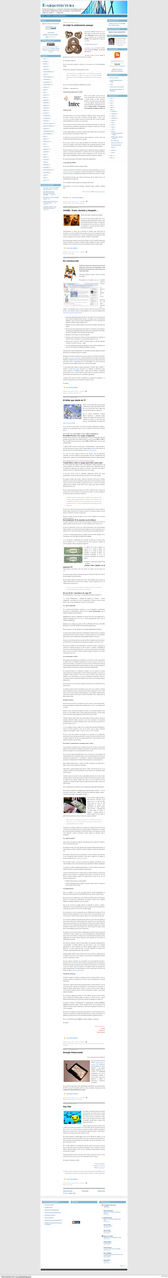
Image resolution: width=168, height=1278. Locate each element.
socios (44, 154)
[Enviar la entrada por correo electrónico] (86, 201)
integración (46, 107)
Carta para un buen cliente (78, 970)
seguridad (45, 151)
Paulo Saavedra (107, 1247)
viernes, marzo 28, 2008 (73, 201)
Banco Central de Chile (90, 450)
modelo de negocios (48, 123)
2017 (44, 58)
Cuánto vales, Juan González (117, 87)
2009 (111, 107)
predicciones (46, 141)
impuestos (45, 100)
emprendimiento (47, 84)
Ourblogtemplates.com (23, 1276)
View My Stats (50, 32)
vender (45, 175)
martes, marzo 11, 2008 (73, 1097)
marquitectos (46, 115)
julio (112, 122)
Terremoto (106, 1261)
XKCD (83, 428)
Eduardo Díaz (107, 1260)
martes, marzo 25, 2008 (73, 252)
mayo (112, 127)
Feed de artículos (118, 69)
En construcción (71, 261)
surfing (45, 162)
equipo (45, 89)
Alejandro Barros (108, 1217)
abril (112, 129)
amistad (45, 61)
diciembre (113, 111)
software (45, 157)
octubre (113, 116)
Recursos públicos (49, 1217)
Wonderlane (28, 1277)
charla (44, 74)
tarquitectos (46, 164)
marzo (113, 131)
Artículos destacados (59, 15)
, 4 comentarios (81, 252)
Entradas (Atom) (72, 1193)
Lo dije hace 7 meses (89, 48)
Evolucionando (102, 1167)
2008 (111, 109)
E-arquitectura (58, 5)
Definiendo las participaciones (52, 1210)
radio (44, 144)
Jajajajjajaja (106, 1206)
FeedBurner (122, 66)
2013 (111, 101)
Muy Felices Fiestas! (108, 1226)
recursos (45, 146)
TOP (166, 1276)
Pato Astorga (107, 1230)
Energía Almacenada (73, 1052)
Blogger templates (5, 1276)
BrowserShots (76, 369)
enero (112, 152)
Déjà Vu (95, 44)
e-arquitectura (46, 82)
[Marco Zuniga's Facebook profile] (50, 23)
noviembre (114, 113)
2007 (111, 155)
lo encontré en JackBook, (75, 358)
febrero (113, 150)
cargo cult (45, 69)
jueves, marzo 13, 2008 (73, 1041)
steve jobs (45, 159)
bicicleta (45, 64)
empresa (45, 87)
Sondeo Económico (101, 1032)
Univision (103, 1028)
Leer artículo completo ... (78, 197)
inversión (45, 113)
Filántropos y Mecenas (50, 1215)
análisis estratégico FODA (69, 423)
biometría (45, 66)
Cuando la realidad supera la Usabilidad (112, 1248)
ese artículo (96, 55)
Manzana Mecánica (108, 1210)
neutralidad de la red (48, 131)
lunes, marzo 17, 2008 (73, 391)
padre (44, 136)
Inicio (43, 15)
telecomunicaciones (48, 170)
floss (44, 92)
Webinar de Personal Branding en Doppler (112, 1237)
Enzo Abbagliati (107, 1253)
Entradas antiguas (101, 1191)
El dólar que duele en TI (74, 400)
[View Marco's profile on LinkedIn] (50, 28)
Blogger (102, 296)
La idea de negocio (49, 1204)
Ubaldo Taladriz (107, 1241)
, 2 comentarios (81, 391)
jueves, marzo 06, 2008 (73, 1183)
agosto (113, 120)
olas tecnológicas (47, 133)
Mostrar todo (122, 1265)
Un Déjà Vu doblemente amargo (78, 25)
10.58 (111, 84)
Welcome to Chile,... (108, 1231)
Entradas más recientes (67, 1191)
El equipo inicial (48, 1207)
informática (46, 102)
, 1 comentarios (82, 201)
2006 (111, 157)
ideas (44, 97)
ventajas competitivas (75, 499)
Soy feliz (67, 1107)
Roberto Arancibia (108, 1236)
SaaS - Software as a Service (80, 858)
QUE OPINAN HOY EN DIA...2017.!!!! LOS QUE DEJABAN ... (49, 193)
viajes (44, 177)
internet (45, 110)
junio (112, 124)
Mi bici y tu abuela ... (114, 77)
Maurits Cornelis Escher (100, 191)
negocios (45, 128)
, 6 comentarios (81, 1183)
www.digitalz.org (101, 1165)
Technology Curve (20, 1277)
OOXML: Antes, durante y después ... (80, 210)
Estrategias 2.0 (102, 1030)
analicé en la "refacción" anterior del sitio (72, 312)
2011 (111, 103)
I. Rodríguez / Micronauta (110, 1205)
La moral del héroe (107, 1243)
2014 (111, 98)
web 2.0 (45, 180)
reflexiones (46, 149)
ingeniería (45, 105)
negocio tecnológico (48, 126)
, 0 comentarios (81, 1041)
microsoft (45, 120)
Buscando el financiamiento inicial (53, 1212)
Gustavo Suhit (107, 1224)
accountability (66, 119)
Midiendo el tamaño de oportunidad (53, 1220)
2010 (111, 105)
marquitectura (46, 118)
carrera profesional (47, 71)
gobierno (45, 95)
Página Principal (85, 1191)
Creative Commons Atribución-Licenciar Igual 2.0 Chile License (50, 50)
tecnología (45, 167)
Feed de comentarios (118, 71)
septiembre (114, 118)
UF (101, 523)
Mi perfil (48, 15)
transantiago (46, 172)
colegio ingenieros (47, 76)
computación (46, 79)
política (45, 139)
